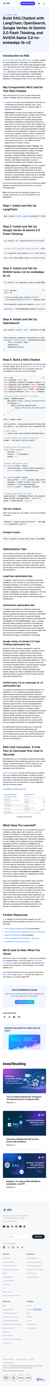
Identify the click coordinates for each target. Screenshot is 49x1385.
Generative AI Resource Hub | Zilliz (17, 942)
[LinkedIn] (8, 1226)
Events (29, 1321)
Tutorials (9, 15)
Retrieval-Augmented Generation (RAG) (17, 60)
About (29, 1306)
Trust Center (7, 1343)
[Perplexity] (8, 1247)
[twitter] (4, 1017)
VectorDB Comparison (10, 1317)
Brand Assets (31, 1328)
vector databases (16, 69)
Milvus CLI (6, 1292)
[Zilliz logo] (6, 3)
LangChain (9, 102)
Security (31, 1359)
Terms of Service (8, 1359)
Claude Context (8, 1281)
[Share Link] (19, 1017)
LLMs (5, 67)
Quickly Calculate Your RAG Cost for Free (22, 1029)
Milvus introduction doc (34, 366)
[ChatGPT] (4, 1247)
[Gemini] (22, 1247)
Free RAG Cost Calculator (35, 1270)
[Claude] (18, 1247)
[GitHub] (16, 1226)
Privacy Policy (21, 1359)
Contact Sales (31, 1324)
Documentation (32, 1258)
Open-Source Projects (34, 1262)
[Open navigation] (44, 3)
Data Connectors (8, 1328)
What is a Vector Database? (12, 1339)
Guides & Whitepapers (10, 1321)
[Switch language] (39, 3)
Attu (4, 1288)
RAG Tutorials (31, 1273)
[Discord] (20, 1226)
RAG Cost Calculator (10, 773)
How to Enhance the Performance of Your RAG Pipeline (25, 932)
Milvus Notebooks (33, 1277)
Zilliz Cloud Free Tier (10, 1266)
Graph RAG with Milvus (13, 935)
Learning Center (8, 1309)
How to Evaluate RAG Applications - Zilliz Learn (22, 938)
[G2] (24, 1226)
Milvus (32, 69)
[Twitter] (12, 1226)
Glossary (6, 1332)
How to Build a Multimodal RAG (16, 929)
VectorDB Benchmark (34, 1266)
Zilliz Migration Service (10, 1270)
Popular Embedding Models (12, 1324)
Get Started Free (28, 3)
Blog (4, 1306)
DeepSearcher (8, 1277)
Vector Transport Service (11, 1296)
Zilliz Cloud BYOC (8, 1262)
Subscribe (38, 1237)
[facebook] (9, 1017)
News (29, 1313)
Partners (29, 1317)
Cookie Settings (8, 1363)
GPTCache (6, 1284)
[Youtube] (4, 1226)
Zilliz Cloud (39, 136)
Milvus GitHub (8, 975)
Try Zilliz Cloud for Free (24, 1002)
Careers (29, 1309)
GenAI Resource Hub (10, 1313)
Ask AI (42, 1380)
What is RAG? (7, 1335)
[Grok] (13, 1247)
